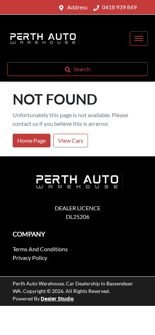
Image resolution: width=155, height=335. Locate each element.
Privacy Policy (30, 257)
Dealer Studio (57, 299)
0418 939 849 (119, 7)
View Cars (70, 140)
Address (77, 7)
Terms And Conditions (40, 248)
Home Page (31, 140)
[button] (139, 38)
